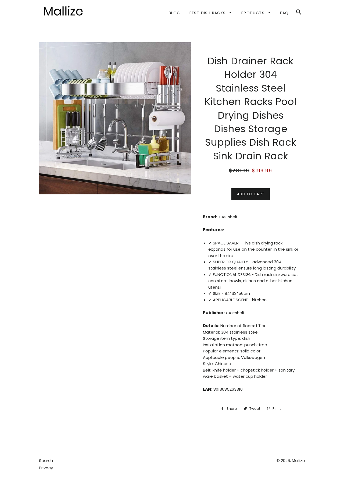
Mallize (298, 460)
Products (253, 13)
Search (46, 460)
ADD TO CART (250, 194)
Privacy (46, 468)
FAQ (284, 13)
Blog (174, 13)
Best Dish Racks (208, 13)
